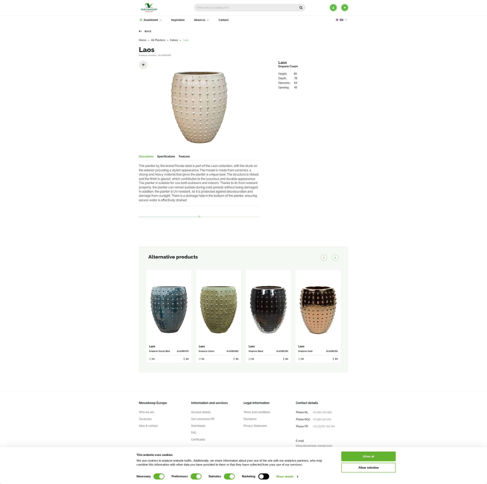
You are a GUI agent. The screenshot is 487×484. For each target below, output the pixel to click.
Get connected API (203, 419)
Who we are (146, 412)
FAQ (193, 432)
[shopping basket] (344, 7)
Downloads (198, 425)
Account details (201, 412)
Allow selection (368, 467)
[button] (300, 7)
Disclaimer (250, 419)
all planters (158, 40)
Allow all (368, 456)
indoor (174, 40)
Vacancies (145, 419)
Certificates (198, 439)
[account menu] (333, 7)
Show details (285, 476)
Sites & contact (148, 425)
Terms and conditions (257, 412)
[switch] (196, 476)
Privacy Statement (255, 425)
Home (142, 40)
